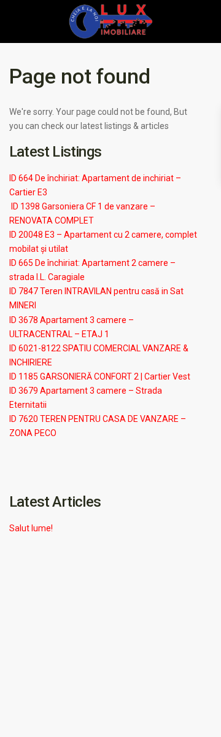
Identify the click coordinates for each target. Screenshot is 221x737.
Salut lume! (31, 528)
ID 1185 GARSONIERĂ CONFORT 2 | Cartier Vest (99, 376)
